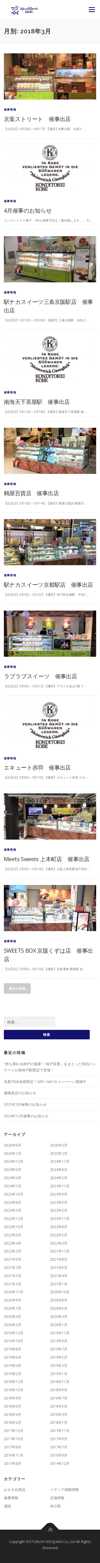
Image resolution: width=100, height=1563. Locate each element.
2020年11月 (13, 1291)
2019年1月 (58, 1373)
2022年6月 (12, 1234)
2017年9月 (58, 1438)
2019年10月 (13, 1340)
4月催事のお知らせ (28, 210)
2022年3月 (58, 1243)
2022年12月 (13, 1218)
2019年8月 (12, 1349)
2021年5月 (12, 1275)
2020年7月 (12, 1308)
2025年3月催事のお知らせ (25, 1104)
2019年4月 (12, 1365)
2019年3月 (58, 1365)
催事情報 (10, 109)
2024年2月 (58, 1177)
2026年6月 (12, 1145)
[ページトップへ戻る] (50, 1529)
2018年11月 (59, 1381)
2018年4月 (12, 1414)
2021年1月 (58, 1283)
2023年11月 (59, 1185)
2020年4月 (12, 1316)
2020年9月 (12, 1300)
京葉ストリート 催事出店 (37, 119)
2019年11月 (59, 1332)
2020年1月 (58, 1324)
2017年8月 (12, 1447)
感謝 (7, 1506)
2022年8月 (58, 1226)
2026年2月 (58, 1145)
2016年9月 (58, 1455)
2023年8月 (12, 1202)
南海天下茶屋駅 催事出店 (37, 401)
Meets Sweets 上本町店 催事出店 (46, 859)
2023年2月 (58, 1210)
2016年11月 (13, 1455)
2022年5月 (58, 1234)
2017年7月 (58, 1447)
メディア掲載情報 (64, 1489)
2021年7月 (12, 1267)
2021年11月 (59, 1251)
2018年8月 (12, 1398)
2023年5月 (58, 1202)
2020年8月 (58, 1300)
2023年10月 (13, 1194)
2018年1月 (58, 1422)
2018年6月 (12, 1406)
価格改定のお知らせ (20, 1092)
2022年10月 (13, 1226)
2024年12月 (13, 1161)
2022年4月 (12, 1243)
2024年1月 (12, 1185)
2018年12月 (13, 1381)
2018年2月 (12, 1422)
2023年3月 (12, 1210)
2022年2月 (12, 1251)
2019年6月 (12, 1357)
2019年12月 (13, 1332)
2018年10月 (13, 1389)
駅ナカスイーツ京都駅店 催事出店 (48, 584)
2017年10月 (13, 1438)
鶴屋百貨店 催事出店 (31, 493)
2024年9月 (12, 1169)
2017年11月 (59, 1430)
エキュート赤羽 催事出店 (37, 767)
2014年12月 (59, 1463)
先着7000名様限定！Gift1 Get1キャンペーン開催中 (45, 1081)
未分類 (55, 1506)
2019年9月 (58, 1340)
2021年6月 (58, 1267)
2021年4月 (58, 1275)
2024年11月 (59, 1161)
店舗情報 (57, 1497)
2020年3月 (58, 1316)
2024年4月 (12, 1177)
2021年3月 (12, 1283)
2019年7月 (58, 1349)
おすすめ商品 (14, 1489)
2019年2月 (12, 1373)
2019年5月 (58, 1357)
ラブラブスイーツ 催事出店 (40, 676)
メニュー (91, 9)
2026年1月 (12, 1153)
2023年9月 (58, 1194)
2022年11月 (59, 1218)
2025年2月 (58, 1153)
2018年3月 (58, 1414)
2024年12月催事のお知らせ (26, 1115)
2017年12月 (13, 1430)
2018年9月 (58, 1389)
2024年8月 (58, 1169)
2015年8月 (12, 1463)
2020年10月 (59, 1291)
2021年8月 (58, 1259)
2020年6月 (58, 1308)
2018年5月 (58, 1406)
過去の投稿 (17, 988)
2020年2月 (12, 1324)
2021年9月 (12, 1259)
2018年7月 (58, 1398)
